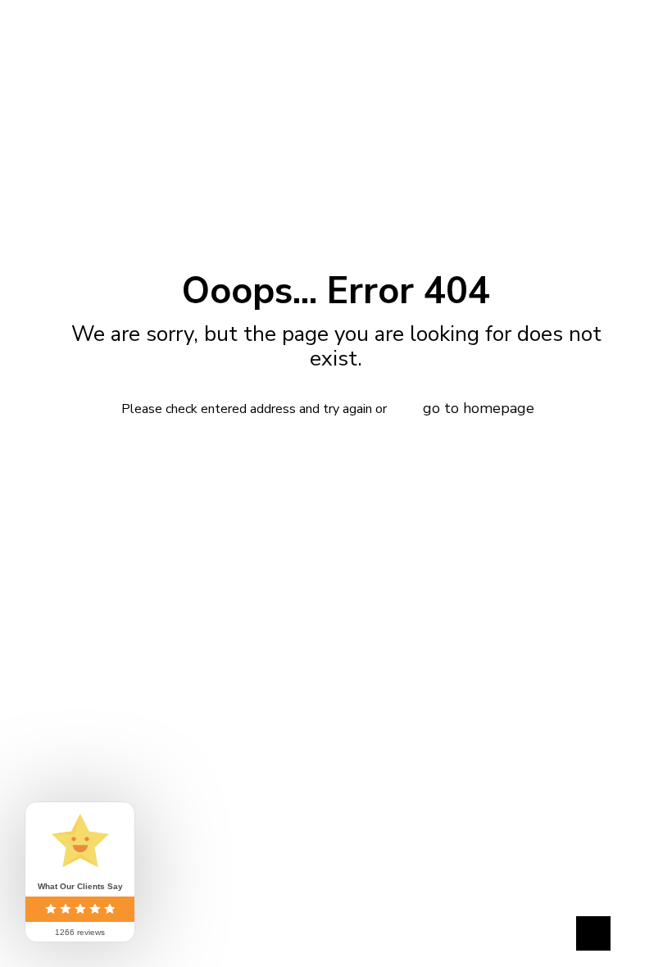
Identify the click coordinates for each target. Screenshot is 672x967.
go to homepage (478, 408)
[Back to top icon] (593, 933)
